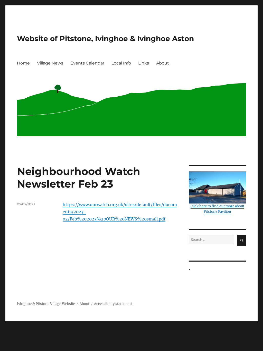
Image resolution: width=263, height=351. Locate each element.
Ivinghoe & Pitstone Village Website (46, 304)
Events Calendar (87, 63)
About (162, 63)
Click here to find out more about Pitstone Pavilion (217, 209)
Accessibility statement (113, 304)
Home (23, 63)
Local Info (121, 63)
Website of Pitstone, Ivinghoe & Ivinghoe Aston (105, 38)
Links (143, 63)
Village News (50, 63)
